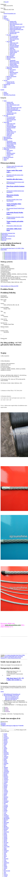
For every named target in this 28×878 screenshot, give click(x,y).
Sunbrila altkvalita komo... (15, 179)
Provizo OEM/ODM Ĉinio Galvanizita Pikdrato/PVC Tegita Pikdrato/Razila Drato (12, 657)
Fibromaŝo (12, 55)
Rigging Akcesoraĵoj (11, 76)
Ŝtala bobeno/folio (11, 57)
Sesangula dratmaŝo (14, 45)
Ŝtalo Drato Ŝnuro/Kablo (12, 67)
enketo (2, 691)
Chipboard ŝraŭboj (14, 65)
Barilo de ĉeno (13, 44)
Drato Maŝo (9, 41)
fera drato (9, 34)
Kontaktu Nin (7, 84)
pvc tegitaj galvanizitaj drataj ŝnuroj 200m (15, 655)
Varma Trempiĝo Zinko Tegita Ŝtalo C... (14, 204)
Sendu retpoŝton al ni (6, 286)
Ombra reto (12, 53)
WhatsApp (3, 723)
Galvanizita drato (14, 37)
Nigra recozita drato (14, 38)
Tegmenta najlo (13, 22)
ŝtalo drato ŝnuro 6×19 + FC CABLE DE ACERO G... (15, 679)
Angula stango (13, 73)
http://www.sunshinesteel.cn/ (11, 698)
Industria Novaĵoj (11, 83)
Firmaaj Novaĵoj (10, 81)
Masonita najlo (13, 33)
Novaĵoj (5, 80)
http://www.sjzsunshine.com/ (11, 696)
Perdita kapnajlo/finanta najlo (16, 29)
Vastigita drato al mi (14, 51)
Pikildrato (12, 48)
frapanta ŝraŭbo (13, 64)
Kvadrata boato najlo (14, 32)
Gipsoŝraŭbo (13, 60)
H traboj (11, 75)
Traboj (8, 79)
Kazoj (5, 87)
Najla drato (12, 40)
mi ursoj (11, 71)
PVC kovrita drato (14, 36)
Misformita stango (14, 72)
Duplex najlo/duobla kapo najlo (17, 26)
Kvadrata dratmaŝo (14, 47)
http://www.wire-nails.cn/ (11, 699)
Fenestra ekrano (13, 52)
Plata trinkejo (13, 69)
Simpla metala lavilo (14, 63)
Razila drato (12, 49)
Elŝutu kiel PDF (14, 286)
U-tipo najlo (12, 30)
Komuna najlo (13, 21)
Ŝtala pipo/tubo (10, 56)
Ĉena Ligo (9, 77)
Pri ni (5, 17)
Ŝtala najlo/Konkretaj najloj (16, 24)
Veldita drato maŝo (14, 42)
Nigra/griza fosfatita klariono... (13, 195)
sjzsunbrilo (3, 724)
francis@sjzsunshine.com (10, 13)
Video (5, 85)
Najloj (8, 20)
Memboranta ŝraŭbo (14, 61)
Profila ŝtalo (9, 68)
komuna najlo (10, 102)
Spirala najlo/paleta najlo (15, 28)
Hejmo (5, 16)
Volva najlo (12, 25)
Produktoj (6, 18)
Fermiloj (9, 59)
